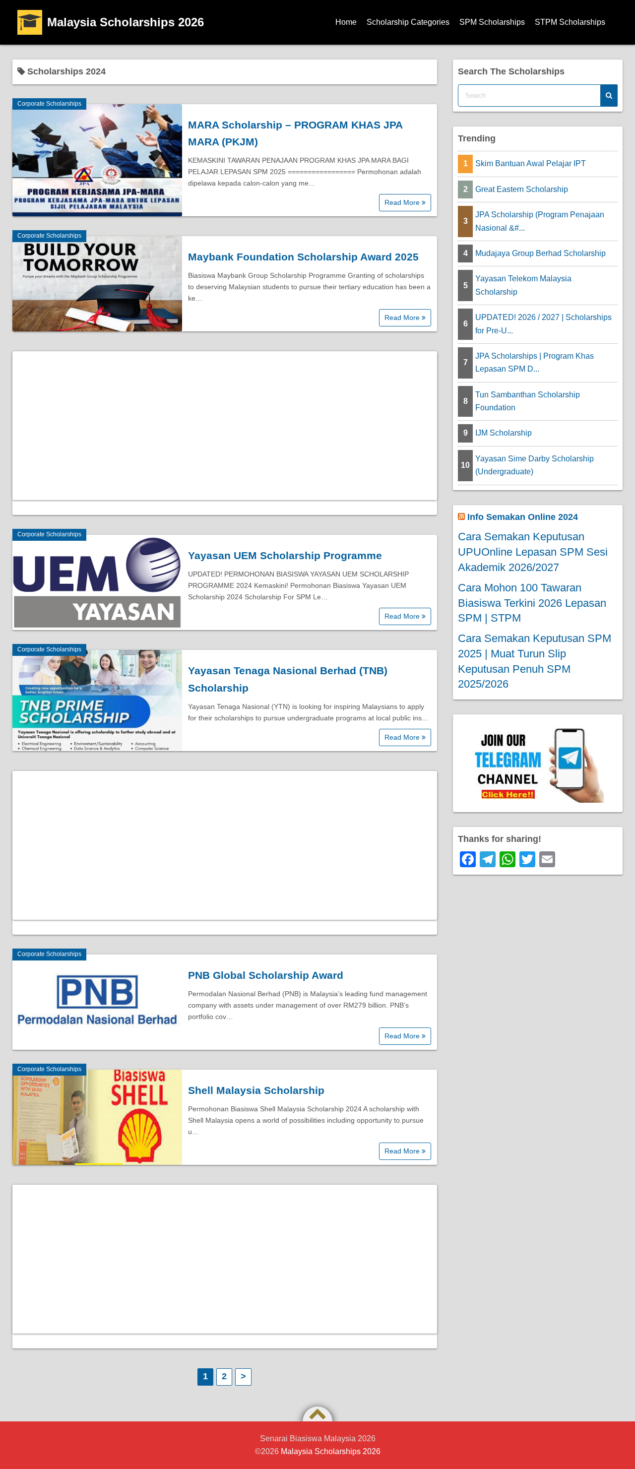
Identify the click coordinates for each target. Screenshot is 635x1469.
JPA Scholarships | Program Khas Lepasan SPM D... (534, 362)
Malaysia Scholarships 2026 (125, 22)
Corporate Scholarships (49, 103)
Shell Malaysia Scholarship (256, 1090)
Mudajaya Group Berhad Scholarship (540, 253)
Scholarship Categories (408, 22)
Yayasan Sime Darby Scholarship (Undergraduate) (534, 465)
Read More (403, 202)
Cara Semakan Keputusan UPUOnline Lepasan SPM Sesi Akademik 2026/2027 (533, 552)
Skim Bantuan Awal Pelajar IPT (530, 163)
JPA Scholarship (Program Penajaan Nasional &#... (539, 221)
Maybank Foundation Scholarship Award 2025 (303, 256)
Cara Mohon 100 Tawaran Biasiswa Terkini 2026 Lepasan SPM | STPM (532, 603)
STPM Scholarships (570, 22)
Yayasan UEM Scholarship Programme (285, 555)
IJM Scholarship (503, 433)
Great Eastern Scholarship (521, 189)
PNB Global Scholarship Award (265, 975)
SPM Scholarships (492, 22)
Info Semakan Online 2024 (522, 517)
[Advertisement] (224, 425)
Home (346, 22)
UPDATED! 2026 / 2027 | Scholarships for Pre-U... (543, 323)
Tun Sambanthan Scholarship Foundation (527, 401)
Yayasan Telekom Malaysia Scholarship (523, 285)
